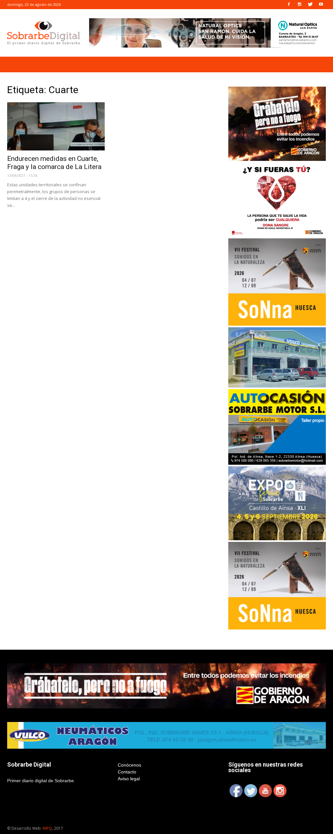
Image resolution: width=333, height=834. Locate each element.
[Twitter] (310, 4)
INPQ (47, 828)
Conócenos (129, 765)
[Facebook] (289, 4)
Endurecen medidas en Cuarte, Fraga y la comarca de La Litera (54, 163)
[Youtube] (321, 4)
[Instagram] (299, 4)
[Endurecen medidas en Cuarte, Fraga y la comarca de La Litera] (56, 126)
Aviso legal (129, 778)
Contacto (127, 771)
